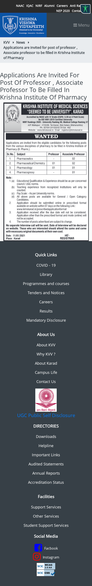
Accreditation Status (46, 482)
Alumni (49, 6)
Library (46, 274)
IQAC (29, 6)
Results (46, 311)
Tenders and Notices (46, 292)
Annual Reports (46, 473)
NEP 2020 (63, 11)
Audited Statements (46, 463)
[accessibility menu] (85, 9)
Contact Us (46, 381)
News (20, 42)
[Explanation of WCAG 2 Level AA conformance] (46, 565)
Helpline (46, 445)
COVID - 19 (46, 265)
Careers (62, 6)
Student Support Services (46, 525)
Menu (83, 25)
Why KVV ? (46, 354)
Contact (77, 11)
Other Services (46, 516)
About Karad (46, 363)
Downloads (46, 436)
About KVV (46, 344)
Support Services (46, 507)
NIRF (39, 6)
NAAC (20, 6)
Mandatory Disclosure (46, 320)
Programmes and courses (46, 283)
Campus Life (46, 372)
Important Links (46, 454)
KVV (6, 42)
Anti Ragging (79, 6)
